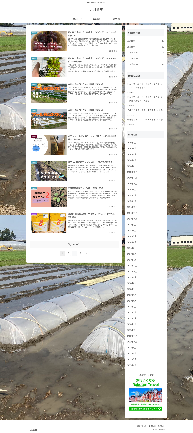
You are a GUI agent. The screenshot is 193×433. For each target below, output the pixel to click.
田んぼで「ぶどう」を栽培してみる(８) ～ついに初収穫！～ (145, 86)
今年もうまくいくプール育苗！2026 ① (145, 120)
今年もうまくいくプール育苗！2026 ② (145, 110)
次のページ (74, 244)
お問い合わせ (142, 426)
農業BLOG (152, 426)
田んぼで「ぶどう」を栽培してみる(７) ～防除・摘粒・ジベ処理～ (145, 99)
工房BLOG (161, 426)
